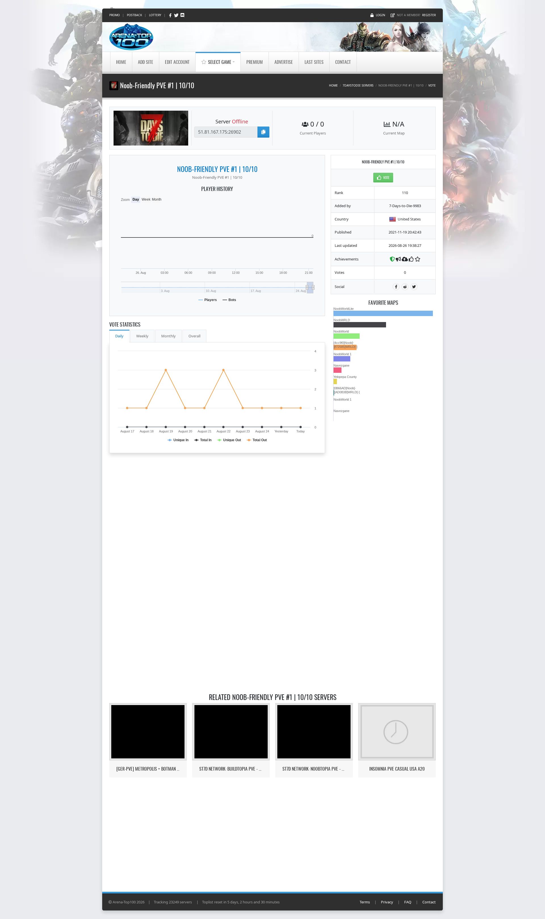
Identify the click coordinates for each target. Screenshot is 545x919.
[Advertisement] (383, 506)
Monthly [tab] (168, 335)
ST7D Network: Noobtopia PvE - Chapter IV (314, 768)
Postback (134, 15)
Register (429, 15)
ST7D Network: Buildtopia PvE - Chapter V (231, 768)
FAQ (407, 902)
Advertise (283, 61)
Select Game (219, 61)
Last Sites (314, 61)
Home (121, 61)
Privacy (387, 902)
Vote (432, 85)
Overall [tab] (194, 335)
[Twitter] (176, 15)
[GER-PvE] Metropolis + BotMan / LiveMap (148, 768)
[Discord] (182, 15)
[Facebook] (170, 15)
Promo (114, 15)
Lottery (155, 15)
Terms (365, 902)
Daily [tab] (119, 335)
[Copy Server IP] (263, 132)
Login (380, 15)
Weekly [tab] (142, 335)
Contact (343, 61)
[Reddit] (404, 286)
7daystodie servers (358, 85)
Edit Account (177, 61)
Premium (254, 61)
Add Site (145, 61)
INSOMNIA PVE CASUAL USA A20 (397, 768)
